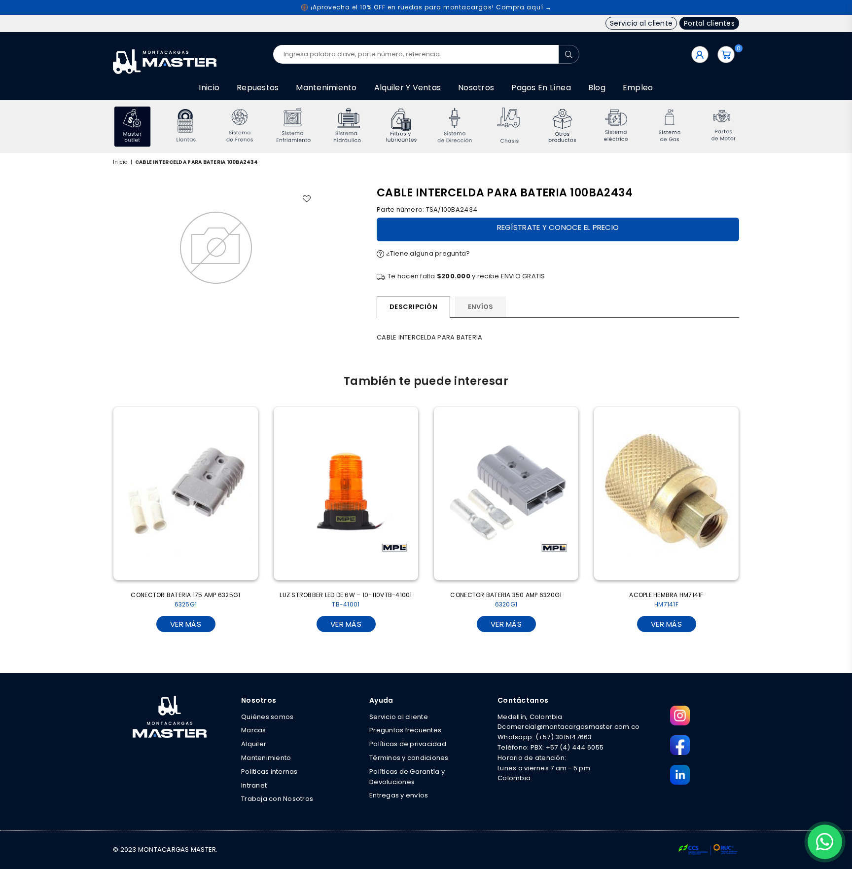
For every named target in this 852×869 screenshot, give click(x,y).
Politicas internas (269, 771)
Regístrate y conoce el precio (558, 227)
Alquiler (253, 744)
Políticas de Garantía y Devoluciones (407, 777)
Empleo (638, 87)
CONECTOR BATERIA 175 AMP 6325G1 (185, 599)
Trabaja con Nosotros (277, 798)
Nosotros (476, 87)
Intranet (254, 785)
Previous (99, 126)
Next (752, 126)
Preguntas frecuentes (405, 730)
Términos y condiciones (409, 757)
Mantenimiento (326, 87)
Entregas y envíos (398, 795)
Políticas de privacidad (407, 744)
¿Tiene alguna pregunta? (427, 253)
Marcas (253, 730)
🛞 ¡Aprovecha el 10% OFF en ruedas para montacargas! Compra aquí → (426, 7)
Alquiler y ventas (407, 87)
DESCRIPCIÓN (413, 306)
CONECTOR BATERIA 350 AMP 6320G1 (506, 599)
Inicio (209, 87)
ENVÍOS (481, 306)
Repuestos (258, 87)
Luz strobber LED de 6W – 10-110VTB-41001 (346, 599)
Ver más (185, 624)
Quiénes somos (267, 716)
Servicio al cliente (641, 23)
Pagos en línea (541, 87)
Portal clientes (709, 23)
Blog (596, 87)
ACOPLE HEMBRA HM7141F (666, 599)
